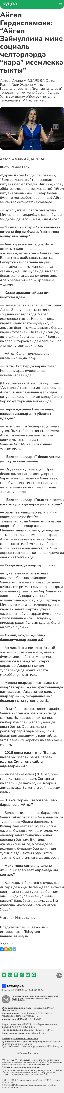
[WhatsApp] (10, 949)
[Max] (34, 976)
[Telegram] (14, 949)
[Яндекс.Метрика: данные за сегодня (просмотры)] (27, 1053)
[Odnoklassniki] (16, 976)
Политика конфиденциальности (21, 1067)
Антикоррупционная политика (20, 1038)
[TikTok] (22, 976)
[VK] (10, 976)
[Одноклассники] (6, 949)
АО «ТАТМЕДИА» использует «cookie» (20, 1059)
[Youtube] (28, 976)
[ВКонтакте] (2, 949)
